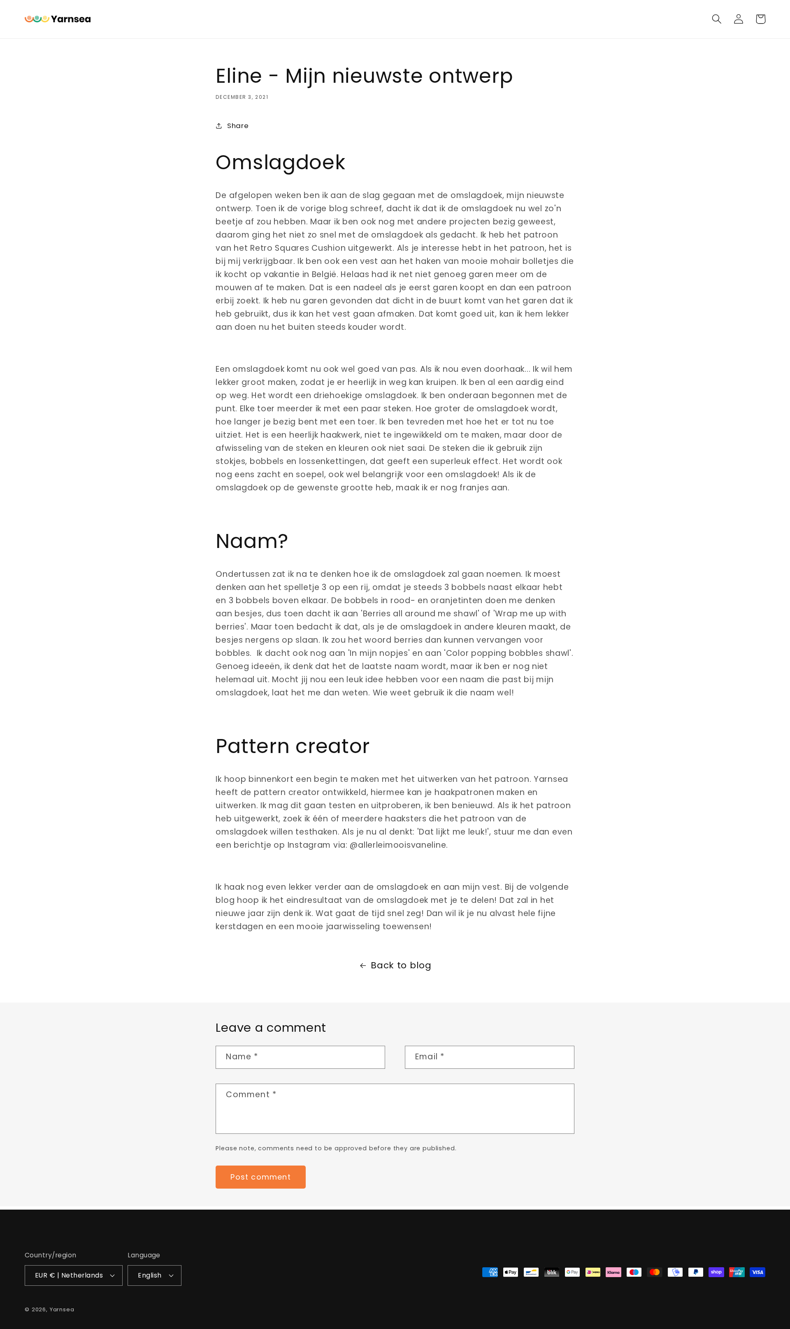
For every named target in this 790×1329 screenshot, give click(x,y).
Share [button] (238, 126)
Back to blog (401, 965)
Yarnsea (62, 1309)
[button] (717, 19)
